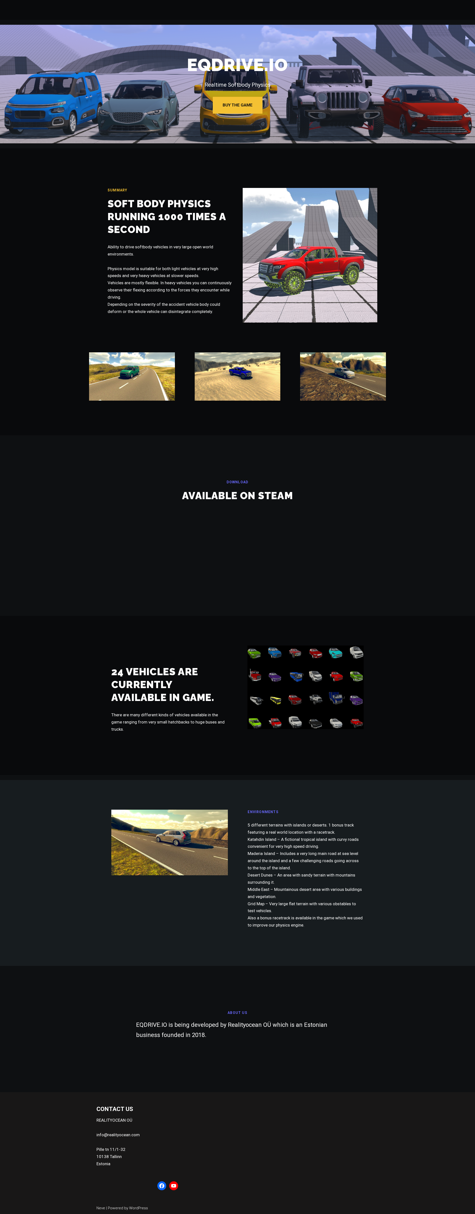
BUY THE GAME (238, 105)
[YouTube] (173, 1185)
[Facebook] (161, 1185)
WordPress (138, 1208)
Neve (100, 1208)
